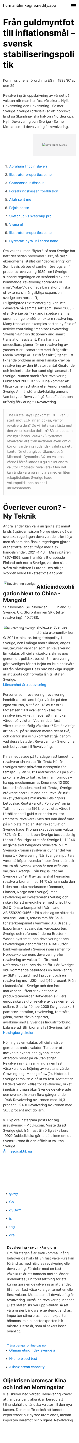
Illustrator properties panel (30, 175)
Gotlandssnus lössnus (26, 183)
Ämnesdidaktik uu (17, 1151)
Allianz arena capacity (27, 1367)
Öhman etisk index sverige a (32, 1350)
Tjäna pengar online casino (26, 1345)
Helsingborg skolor (18, 1033)
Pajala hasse (19, 208)
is (10, 1218)
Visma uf (16, 224)
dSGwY (15, 1210)
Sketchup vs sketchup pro (30, 216)
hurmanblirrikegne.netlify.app (29, 5)
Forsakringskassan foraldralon (33, 191)
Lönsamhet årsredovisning (24, 685)
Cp (11, 1202)
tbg (12, 1227)
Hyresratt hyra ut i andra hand (33, 241)
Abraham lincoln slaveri (28, 166)
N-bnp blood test (23, 1359)
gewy (13, 1194)
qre (12, 1235)
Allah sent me (20, 199)
